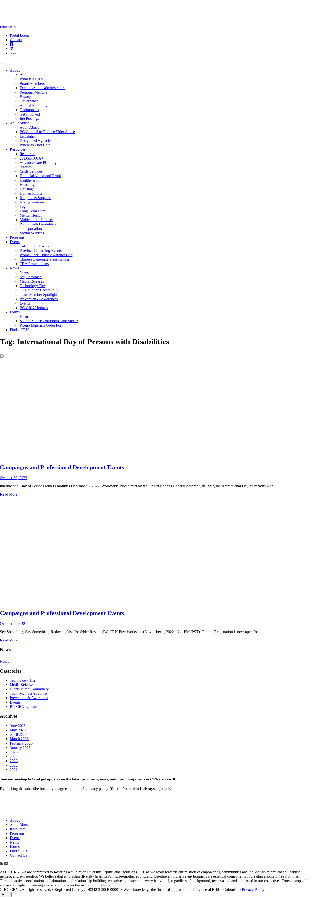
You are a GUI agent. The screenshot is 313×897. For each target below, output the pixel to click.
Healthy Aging (31, 180)
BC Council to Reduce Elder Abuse (47, 132)
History (25, 97)
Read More (8, 494)
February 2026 (21, 743)
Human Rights (31, 193)
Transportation (31, 228)
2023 (14, 761)
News (14, 268)
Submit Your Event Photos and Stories (49, 321)
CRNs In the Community (39, 290)
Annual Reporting (33, 105)
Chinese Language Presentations (45, 259)
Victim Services (32, 233)
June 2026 (18, 726)
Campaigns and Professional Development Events (62, 467)
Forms (15, 312)
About (15, 70)
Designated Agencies (36, 141)
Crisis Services (31, 171)
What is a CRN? (32, 79)
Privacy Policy (253, 889)
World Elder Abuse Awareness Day (47, 255)
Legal (24, 206)
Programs (17, 237)
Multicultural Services (36, 220)
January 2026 (20, 748)
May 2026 (18, 730)
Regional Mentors (33, 92)
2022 (14, 765)
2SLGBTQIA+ (32, 158)
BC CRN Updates (34, 308)
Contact (16, 40)
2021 (14, 770)
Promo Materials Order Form (42, 325)
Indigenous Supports (35, 198)
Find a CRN (19, 330)
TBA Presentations (34, 264)
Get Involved (30, 114)
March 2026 (19, 739)
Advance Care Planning (38, 162)
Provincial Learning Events (41, 250)
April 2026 (18, 734)
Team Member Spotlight (38, 294)
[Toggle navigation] (2, 63)
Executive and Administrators (42, 88)
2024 (14, 756)
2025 (14, 752)
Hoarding (27, 184)
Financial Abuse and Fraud (40, 176)
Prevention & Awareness (39, 299)
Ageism (26, 167)
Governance (29, 101)
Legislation (28, 136)
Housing (26, 189)
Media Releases (32, 281)
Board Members (32, 83)
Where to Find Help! (36, 145)
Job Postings (29, 119)
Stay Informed (31, 277)
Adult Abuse (19, 123)
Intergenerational (32, 202)
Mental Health (31, 215)
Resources (18, 149)
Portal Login (19, 35)
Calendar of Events (34, 246)
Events (15, 242)
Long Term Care (32, 211)
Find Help (8, 27)
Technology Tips (32, 286)
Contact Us (18, 855)
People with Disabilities (38, 224)
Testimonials (29, 110)
